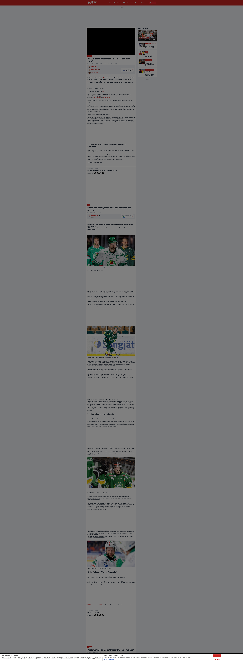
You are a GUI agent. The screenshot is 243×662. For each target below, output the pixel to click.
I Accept (216, 655)
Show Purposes (217, 659)
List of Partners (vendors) (109, 659)
